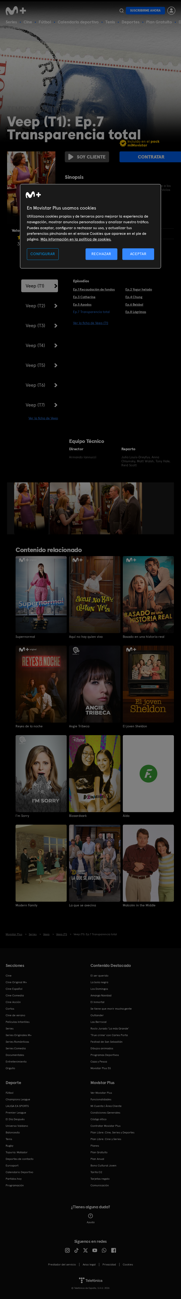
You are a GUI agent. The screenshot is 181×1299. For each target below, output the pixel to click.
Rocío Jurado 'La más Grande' (109, 1028)
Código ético (98, 1119)
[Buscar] (121, 11)
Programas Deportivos (104, 1055)
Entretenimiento (16, 1061)
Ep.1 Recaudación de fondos (94, 289)
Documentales (15, 1055)
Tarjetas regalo (100, 1178)
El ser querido (99, 975)
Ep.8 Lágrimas (135, 312)
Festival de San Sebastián (106, 1041)
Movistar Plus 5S (100, 1068)
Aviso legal (89, 1264)
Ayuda (91, 1222)
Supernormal (25, 637)
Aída (126, 816)
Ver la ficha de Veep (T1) (90, 323)
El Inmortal (97, 1002)
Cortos (10, 1008)
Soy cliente (91, 157)
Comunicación (99, 1185)
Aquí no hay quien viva (86, 637)
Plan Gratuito (159, 21)
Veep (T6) (35, 385)
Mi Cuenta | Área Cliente (106, 1106)
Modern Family (26, 905)
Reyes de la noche (29, 726)
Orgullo (10, 1068)
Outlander (97, 1015)
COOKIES (128, 1264)
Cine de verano (15, 1015)
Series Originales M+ (19, 1035)
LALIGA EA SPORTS (17, 1106)
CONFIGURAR (42, 254)
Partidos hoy (13, 1178)
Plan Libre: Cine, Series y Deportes (112, 1132)
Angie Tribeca (79, 726)
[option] (32, 508)
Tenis (110, 21)
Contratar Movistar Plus (105, 1126)
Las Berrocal (98, 1022)
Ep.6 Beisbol (134, 304)
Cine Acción (13, 1002)
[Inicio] (17, 10)
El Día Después (15, 1119)
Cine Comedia (15, 995)
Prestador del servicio (62, 1264)
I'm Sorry (22, 816)
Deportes (131, 21)
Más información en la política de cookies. (76, 239)
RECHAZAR (101, 254)
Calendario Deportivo (19, 1172)
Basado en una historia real (143, 637)
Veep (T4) (35, 345)
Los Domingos (99, 988)
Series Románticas (17, 1041)
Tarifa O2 (96, 1172)
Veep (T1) (35, 286)
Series (11, 21)
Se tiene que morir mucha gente (111, 1008)
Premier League (16, 1112)
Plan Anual (97, 1159)
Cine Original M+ (16, 982)
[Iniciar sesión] (171, 10)
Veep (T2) (35, 306)
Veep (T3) (35, 325)
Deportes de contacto (19, 1159)
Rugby (9, 1145)
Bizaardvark (78, 816)
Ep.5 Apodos (82, 304)
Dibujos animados (101, 1048)
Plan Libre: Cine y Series (105, 1139)
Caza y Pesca (98, 1061)
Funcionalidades (100, 1099)
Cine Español (14, 988)
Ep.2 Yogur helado (138, 289)
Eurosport (12, 1165)
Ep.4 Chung (133, 297)
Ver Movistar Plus (101, 1092)
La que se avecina (82, 905)
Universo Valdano (17, 1126)
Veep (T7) (35, 405)
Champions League (18, 1099)
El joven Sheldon (135, 726)
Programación (15, 1185)
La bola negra (99, 982)
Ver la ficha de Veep (43, 418)
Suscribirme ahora (145, 10)
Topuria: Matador (17, 1152)
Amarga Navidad (100, 995)
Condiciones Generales (105, 1112)
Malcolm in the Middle (139, 905)
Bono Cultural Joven (103, 1165)
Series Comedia (16, 1048)
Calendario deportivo (78, 21)
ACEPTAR (138, 254)
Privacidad (109, 1264)
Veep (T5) (35, 365)
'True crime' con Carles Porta (109, 1035)
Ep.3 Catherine (84, 297)
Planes (94, 1145)
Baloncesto (13, 1132)
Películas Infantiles (17, 1022)
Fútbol (45, 21)
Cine (28, 21)
